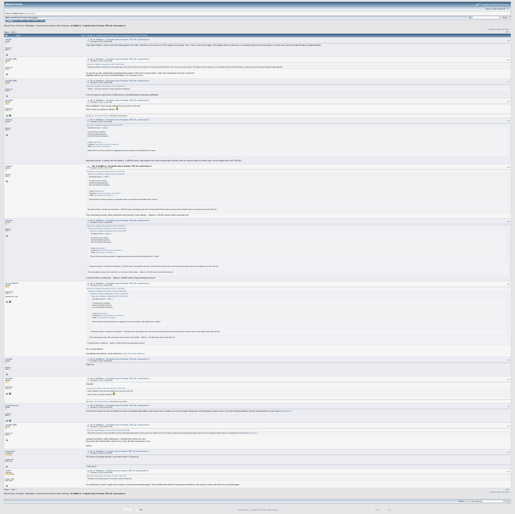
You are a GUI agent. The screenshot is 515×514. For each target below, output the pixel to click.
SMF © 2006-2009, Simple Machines (266, 510)
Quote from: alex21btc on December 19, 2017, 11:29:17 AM (106, 388)
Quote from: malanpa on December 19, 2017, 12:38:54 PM (105, 288)
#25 (508, 121)
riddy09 (8, 40)
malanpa (8, 120)
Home (10, 20)
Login (28, 20)
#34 (508, 471)
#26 (508, 167)
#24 (508, 101)
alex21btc (9, 100)
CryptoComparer (12, 405)
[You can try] (9, 115)
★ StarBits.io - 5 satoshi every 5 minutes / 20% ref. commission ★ (97, 26)
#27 (508, 221)
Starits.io (105, 128)
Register (35, 20)
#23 (508, 82)
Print (507, 32)
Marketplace (30, 26)
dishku (8, 471)
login (26, 13)
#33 (508, 452)
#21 (508, 40)
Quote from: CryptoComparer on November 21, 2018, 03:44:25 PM (108, 430)
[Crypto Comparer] (9, 420)
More (42, 20)
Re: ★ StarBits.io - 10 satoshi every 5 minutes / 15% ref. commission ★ (120, 40)
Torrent (34, 17)
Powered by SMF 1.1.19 (245, 510)
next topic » (505, 29)
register (32, 13)
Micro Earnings (63, 26)
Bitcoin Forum (9, 26)
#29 (508, 360)
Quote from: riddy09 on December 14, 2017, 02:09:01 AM (105, 64)
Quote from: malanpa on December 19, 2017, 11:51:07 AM (105, 171)
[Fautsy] (9, 301)
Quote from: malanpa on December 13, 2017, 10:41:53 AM (105, 86)
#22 (508, 60)
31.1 (30, 17)
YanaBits (8, 59)
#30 (508, 379)
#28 (508, 284)
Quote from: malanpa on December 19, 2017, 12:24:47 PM (105, 226)
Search (22, 20)
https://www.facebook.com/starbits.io (107, 144)
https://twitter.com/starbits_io (102, 146)
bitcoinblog (10, 451)
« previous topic (494, 29)
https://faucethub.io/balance (133, 354)
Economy (20, 26)
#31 (508, 406)
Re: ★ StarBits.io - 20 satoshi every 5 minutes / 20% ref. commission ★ (120, 81)
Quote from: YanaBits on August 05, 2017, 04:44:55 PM (104, 125)
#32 (508, 426)
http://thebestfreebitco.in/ (102, 116)
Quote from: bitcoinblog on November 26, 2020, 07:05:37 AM (106, 476)
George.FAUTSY (12, 283)
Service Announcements (46, 26)
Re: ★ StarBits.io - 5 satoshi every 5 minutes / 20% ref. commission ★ (119, 451)
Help (16, 20)
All (16, 32)
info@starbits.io (97, 142)
